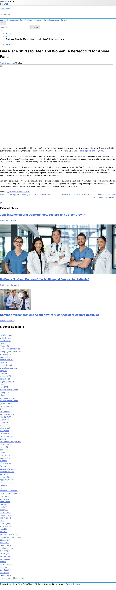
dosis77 (3, 507)
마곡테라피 (4, 384)
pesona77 (4, 510)
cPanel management (8, 368)
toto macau (5, 411)
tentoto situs (5, 545)
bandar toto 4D (6, 360)
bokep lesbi (5, 392)
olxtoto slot (5, 428)
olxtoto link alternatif (9, 390)
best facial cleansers (9, 491)
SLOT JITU (4, 542)
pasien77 (4, 450)
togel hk (3, 370)
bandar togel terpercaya (10, 537)
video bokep (5, 338)
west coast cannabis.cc (10, 349)
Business (3, 20)
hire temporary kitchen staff (12, 578)
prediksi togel (6, 365)
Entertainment (13, 20)
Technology (39, 20)
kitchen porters (6, 548)
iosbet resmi (5, 340)
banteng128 (5, 523)
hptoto (3, 562)
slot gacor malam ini (8, 534)
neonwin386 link (7, 471)
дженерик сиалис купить (18, 192)
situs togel (4, 567)
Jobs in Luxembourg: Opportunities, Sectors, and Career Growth (42, 214)
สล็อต (2, 395)
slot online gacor (7, 414)
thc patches (5, 501)
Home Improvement (52, 20)
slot (1, 409)
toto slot (3, 532)
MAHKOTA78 (5, 417)
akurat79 (4, 474)
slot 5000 (4, 387)
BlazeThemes (74, 584)
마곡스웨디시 (5, 518)
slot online (4, 499)
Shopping (29, 20)
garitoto (3, 343)
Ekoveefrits (5, 9)
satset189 (4, 425)
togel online (5, 357)
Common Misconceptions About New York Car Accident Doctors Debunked (49, 314)
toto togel (4, 553)
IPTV (2, 521)
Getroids (3, 466)
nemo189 (4, 422)
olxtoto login (5, 444)
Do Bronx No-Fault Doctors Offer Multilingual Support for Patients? (44, 279)
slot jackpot (15, 441)
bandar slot (5, 379)
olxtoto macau (6, 564)
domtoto (3, 373)
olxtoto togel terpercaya (10, 493)
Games (22, 20)
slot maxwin (5, 556)
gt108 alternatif (6, 335)
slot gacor (4, 431)
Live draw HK (5, 463)
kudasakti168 (5, 354)
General (63, 20)
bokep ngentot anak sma (10, 351)
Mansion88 (4, 346)
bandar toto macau (8, 469)
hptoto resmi (5, 496)
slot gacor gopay (7, 398)
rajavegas (4, 485)
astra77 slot (5, 540)
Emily (2, 63)
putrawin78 (5, 455)
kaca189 (3, 529)
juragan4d (4, 420)
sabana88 (4, 447)
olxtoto (3, 439)
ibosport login (6, 515)
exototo (3, 362)
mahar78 (3, 452)
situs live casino (7, 482)
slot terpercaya (6, 406)
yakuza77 (4, 504)
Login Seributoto (7, 381)
